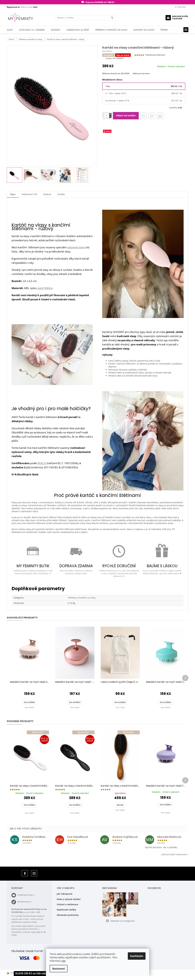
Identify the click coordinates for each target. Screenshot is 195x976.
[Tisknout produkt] (143, 116)
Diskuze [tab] (47, 194)
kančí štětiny (45, 288)
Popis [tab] (13, 194)
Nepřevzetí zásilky (66, 909)
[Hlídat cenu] (160, 116)
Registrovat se (13, 7)
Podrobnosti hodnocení (155, 55)
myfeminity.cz (34, 873)
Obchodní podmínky (68, 915)
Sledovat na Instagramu (122, 920)
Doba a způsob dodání (68, 899)
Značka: (115, 58)
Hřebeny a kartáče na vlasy (82, 597)
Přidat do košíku (125, 115)
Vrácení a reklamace (67, 904)
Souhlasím (136, 956)
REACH (42, 463)
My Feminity (25, 873)
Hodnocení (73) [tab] (29, 194)
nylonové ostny (76, 247)
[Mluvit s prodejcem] (152, 116)
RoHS (27, 467)
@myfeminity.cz (24, 901)
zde (63, 960)
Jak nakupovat (64, 893)
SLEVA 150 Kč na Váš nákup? (32, 973)
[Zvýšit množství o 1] (110, 114)
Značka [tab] (61, 194)
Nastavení (58, 968)
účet (35, 7)
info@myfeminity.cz (26, 895)
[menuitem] (10, 30)
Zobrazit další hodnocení (174, 854)
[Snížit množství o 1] (110, 117)
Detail (120, 805)
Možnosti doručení (141, 73)
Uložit (108, 131)
